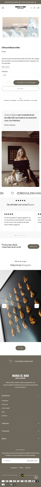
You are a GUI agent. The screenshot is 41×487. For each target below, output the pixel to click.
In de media (5, 408)
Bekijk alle (33, 246)
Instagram (14, 468)
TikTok (21, 468)
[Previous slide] (4, 306)
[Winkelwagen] (38, 8)
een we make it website (30, 475)
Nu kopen (21, 88)
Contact (4, 416)
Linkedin (27, 468)
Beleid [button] (4, 438)
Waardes (5, 71)
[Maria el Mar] (20, 376)
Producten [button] (5, 431)
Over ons (5, 404)
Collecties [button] (5, 423)
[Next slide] (36, 306)
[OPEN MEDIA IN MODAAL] (38, 39)
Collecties (5, 401)
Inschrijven (32, 461)
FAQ (3, 412)
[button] (3, 8)
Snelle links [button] (6, 396)
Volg (21, 348)
